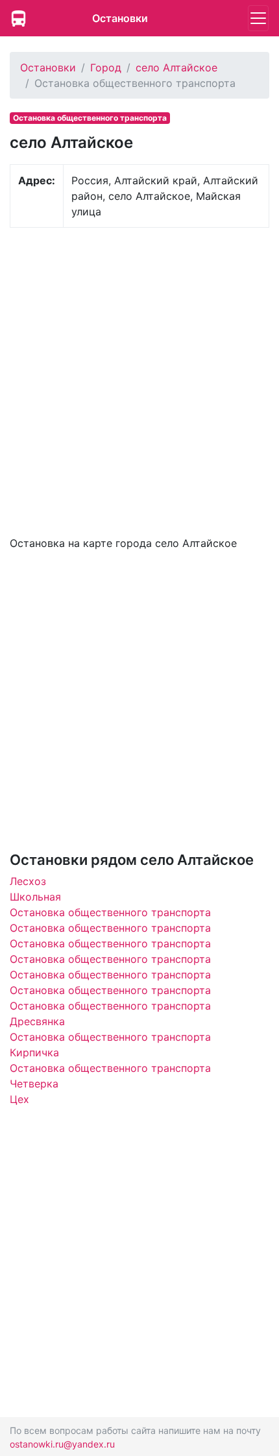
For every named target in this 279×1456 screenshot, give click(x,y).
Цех (19, 1099)
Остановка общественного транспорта (110, 912)
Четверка (34, 1083)
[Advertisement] (139, 380)
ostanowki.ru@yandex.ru (62, 1444)
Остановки (120, 18)
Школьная (35, 896)
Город (105, 67)
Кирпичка (34, 1052)
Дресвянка (37, 1021)
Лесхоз (28, 881)
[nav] (258, 18)
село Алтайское (176, 67)
